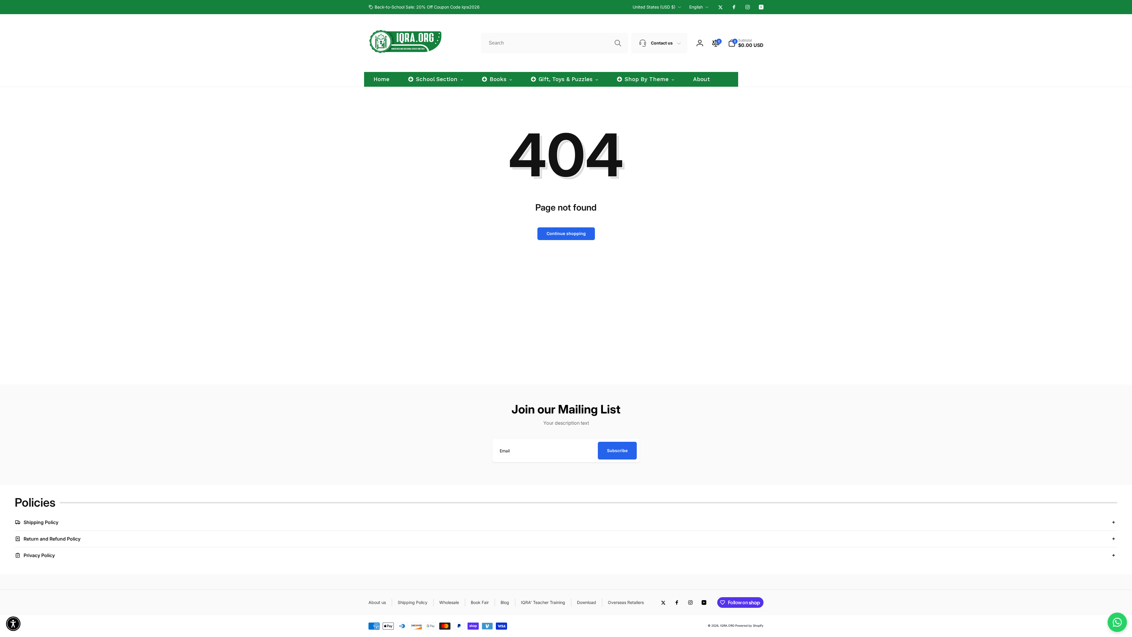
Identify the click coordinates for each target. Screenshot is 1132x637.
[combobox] (554, 43)
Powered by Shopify (749, 625)
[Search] (618, 43)
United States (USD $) (654, 6)
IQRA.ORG (727, 625)
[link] (424, 7)
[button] (746, 43)
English (696, 6)
